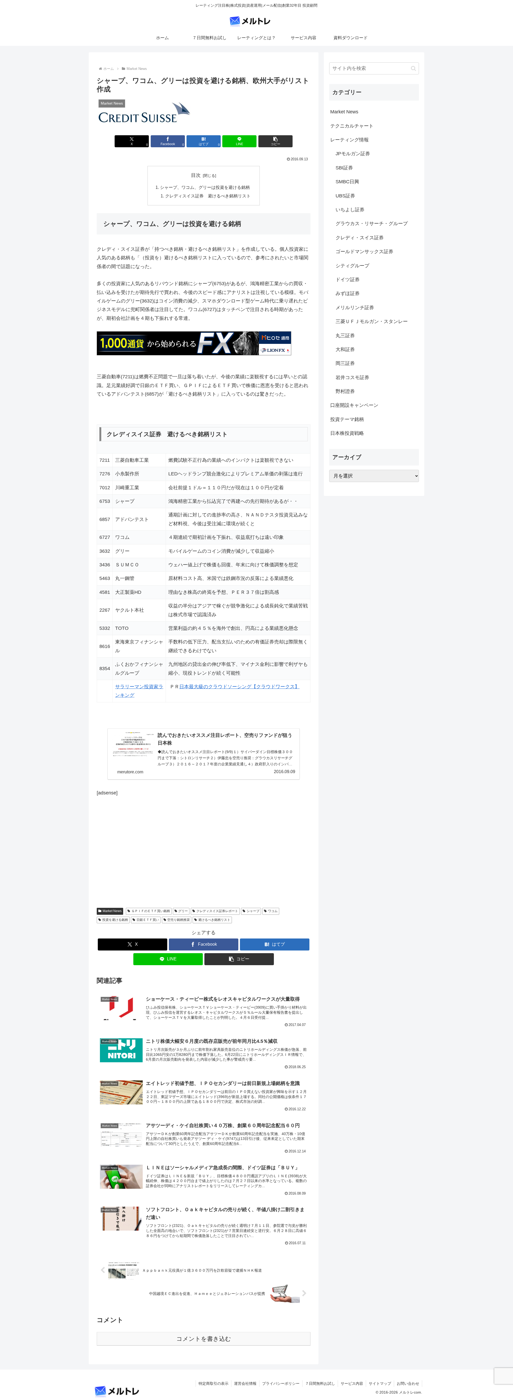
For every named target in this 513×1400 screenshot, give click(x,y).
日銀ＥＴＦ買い (148, 920)
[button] (275, 141)
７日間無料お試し (320, 1383)
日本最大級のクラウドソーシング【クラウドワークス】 (239, 686)
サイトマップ (380, 1383)
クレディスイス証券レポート (217, 911)
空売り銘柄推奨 (178, 920)
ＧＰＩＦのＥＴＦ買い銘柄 (150, 911)
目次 (196, 175)
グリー (183, 911)
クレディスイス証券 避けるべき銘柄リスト (208, 195)
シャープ (253, 911)
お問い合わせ (408, 1383)
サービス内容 (352, 1383)
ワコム (273, 911)
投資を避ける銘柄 (115, 920)
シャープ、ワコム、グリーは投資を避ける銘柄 (205, 187)
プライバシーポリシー (281, 1383)
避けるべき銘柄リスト (214, 920)
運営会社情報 (245, 1383)
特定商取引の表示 (213, 1383)
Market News (112, 911)
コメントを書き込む (203, 1338)
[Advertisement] (141, 843)
